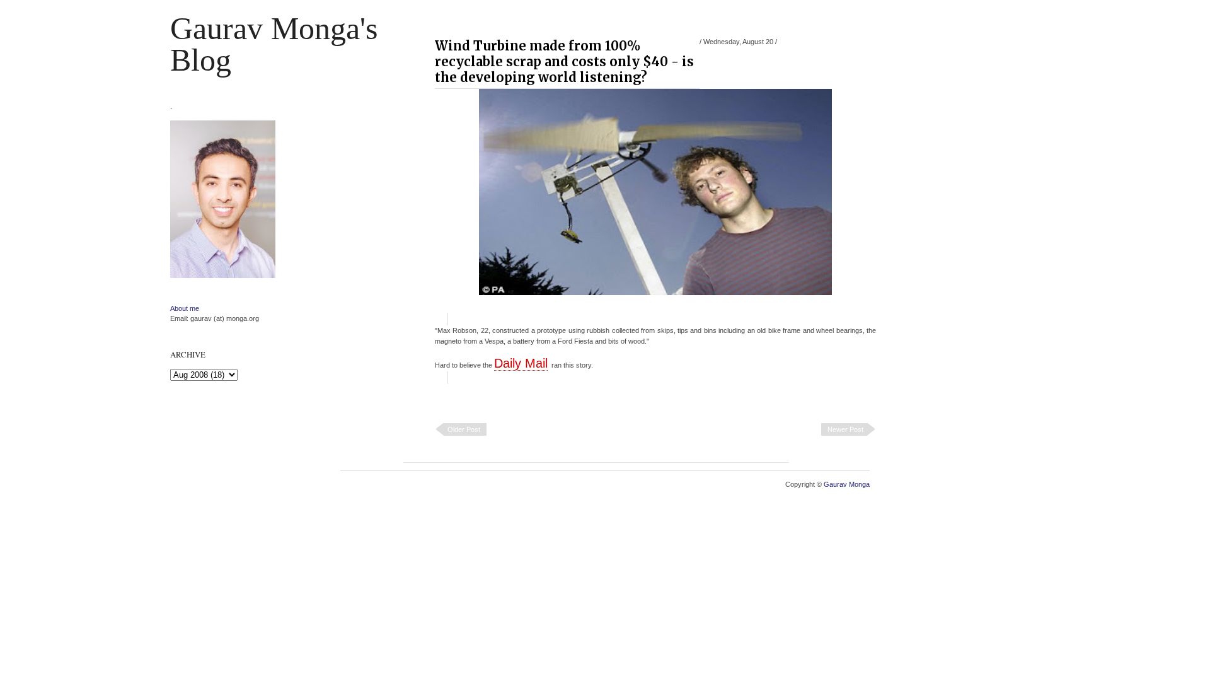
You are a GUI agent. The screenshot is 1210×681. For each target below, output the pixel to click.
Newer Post (845, 429)
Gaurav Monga (847, 484)
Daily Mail (521, 363)
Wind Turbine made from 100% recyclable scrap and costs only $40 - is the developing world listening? (564, 61)
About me (184, 308)
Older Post (463, 429)
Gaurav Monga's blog (273, 44)
